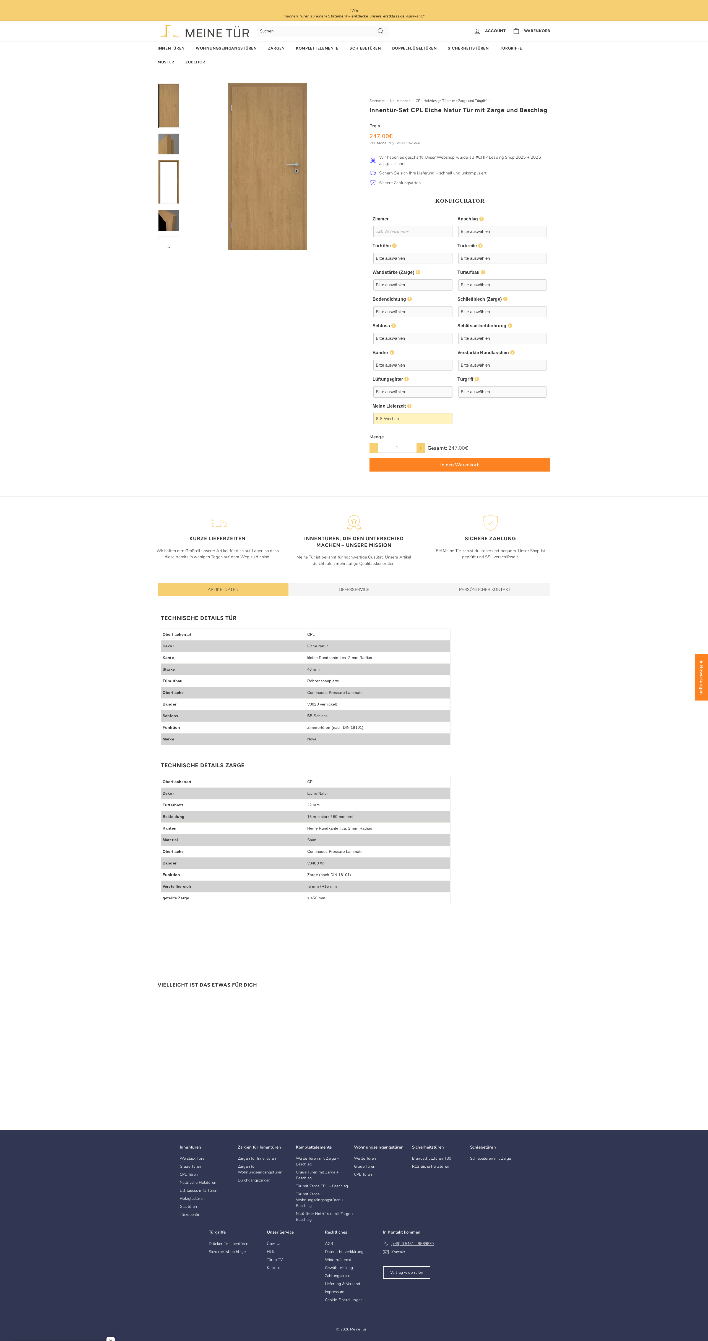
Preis (374, 126)
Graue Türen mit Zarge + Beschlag (317, 1175)
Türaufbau (468, 272)
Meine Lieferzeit (389, 406)
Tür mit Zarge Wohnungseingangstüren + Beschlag (320, 1199)
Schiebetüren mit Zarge (490, 1158)
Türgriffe (511, 48)
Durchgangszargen (254, 1180)
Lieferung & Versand (342, 1283)
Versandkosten (408, 143)
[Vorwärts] (169, 245)
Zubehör (195, 62)
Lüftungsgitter (388, 379)
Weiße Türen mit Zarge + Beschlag (317, 1161)
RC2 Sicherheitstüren (430, 1166)
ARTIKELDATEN (223, 589)
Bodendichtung (389, 299)
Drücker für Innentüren (228, 1243)
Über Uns (275, 1243)
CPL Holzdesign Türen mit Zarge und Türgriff (451, 100)
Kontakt (274, 1267)
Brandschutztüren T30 (431, 1158)
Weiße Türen (365, 1158)
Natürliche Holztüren (198, 1182)
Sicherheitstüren (468, 48)
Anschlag (467, 219)
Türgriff (465, 379)
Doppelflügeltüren (414, 48)
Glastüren (188, 1206)
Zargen (276, 48)
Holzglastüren (192, 1198)
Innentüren (171, 48)
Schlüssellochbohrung (481, 325)
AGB (329, 1243)
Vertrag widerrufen (406, 1272)
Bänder (380, 352)
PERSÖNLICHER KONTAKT (485, 589)
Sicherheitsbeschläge (227, 1251)
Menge (376, 437)
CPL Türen (189, 1174)
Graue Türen (190, 1166)
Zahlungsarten (337, 1275)
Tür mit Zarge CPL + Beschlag (322, 1186)
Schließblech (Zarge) (479, 299)
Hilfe (271, 1251)
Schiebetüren (365, 48)
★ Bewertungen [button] (701, 677)
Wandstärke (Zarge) (393, 272)
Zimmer (381, 219)
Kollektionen (400, 100)
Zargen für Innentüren (257, 1158)
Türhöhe (382, 245)
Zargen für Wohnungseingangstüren (260, 1169)
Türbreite (467, 245)
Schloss (381, 325)
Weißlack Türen (193, 1158)
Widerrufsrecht (338, 1259)
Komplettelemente (317, 48)
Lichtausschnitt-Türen (198, 1190)
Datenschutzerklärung (344, 1251)
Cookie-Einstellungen (344, 1300)
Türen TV (275, 1259)
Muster (166, 62)
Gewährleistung (339, 1267)
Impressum (334, 1291)
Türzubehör (190, 1214)
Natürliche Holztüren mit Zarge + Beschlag (325, 1216)
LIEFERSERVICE (354, 589)
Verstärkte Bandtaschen (483, 352)
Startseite (377, 100)
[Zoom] (267, 166)
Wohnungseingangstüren (226, 48)
